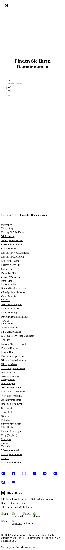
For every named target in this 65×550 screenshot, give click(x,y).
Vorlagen (5, 340)
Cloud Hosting (8, 248)
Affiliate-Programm (11, 387)
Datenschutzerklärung (42, 499)
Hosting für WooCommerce (15, 252)
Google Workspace (10, 277)
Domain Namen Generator (14, 344)
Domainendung (9, 312)
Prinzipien (6, 439)
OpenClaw (6, 269)
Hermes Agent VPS (11, 265)
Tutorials (5, 446)
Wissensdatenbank (10, 450)
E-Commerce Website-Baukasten (17, 335)
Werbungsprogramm (11, 395)
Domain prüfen (8, 284)
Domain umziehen (10, 308)
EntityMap (6, 420)
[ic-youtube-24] (45, 473)
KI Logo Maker (9, 364)
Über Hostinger (9, 427)
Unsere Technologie (11, 431)
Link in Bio (7, 352)
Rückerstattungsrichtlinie (13, 503)
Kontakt (5, 458)
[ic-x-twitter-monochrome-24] (34, 473)
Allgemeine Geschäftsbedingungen (18, 507)
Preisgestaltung (8, 379)
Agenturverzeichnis (11, 399)
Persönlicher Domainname (14, 316)
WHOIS (5, 300)
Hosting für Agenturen (12, 256)
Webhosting (7, 228)
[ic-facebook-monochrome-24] (13, 473)
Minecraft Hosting (10, 260)
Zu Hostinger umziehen (13, 368)
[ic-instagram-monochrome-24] (24, 473)
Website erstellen (9, 327)
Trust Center (7, 412)
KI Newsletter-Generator (13, 360)
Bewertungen (8, 383)
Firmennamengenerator (12, 356)
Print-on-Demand (10, 348)
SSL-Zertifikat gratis (11, 304)
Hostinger (6, 215)
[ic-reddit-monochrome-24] (55, 473)
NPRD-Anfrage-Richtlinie (14, 499)
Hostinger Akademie (11, 454)
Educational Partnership (13, 391)
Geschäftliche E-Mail (11, 244)
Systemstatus (7, 408)
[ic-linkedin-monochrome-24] (3, 473)
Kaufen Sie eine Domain (13, 288)
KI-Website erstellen (11, 331)
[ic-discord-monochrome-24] (13, 482)
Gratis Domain (8, 296)
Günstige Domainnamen (13, 292)
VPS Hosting (8, 236)
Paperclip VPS (8, 273)
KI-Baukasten (8, 323)
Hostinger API (8, 372)
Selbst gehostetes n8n (12, 240)
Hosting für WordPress (12, 232)
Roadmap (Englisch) (11, 404)
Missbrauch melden (11, 462)
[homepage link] (6, 5)
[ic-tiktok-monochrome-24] (3, 482)
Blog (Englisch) (9, 435)
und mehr (28, 523)
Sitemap (5, 416)
